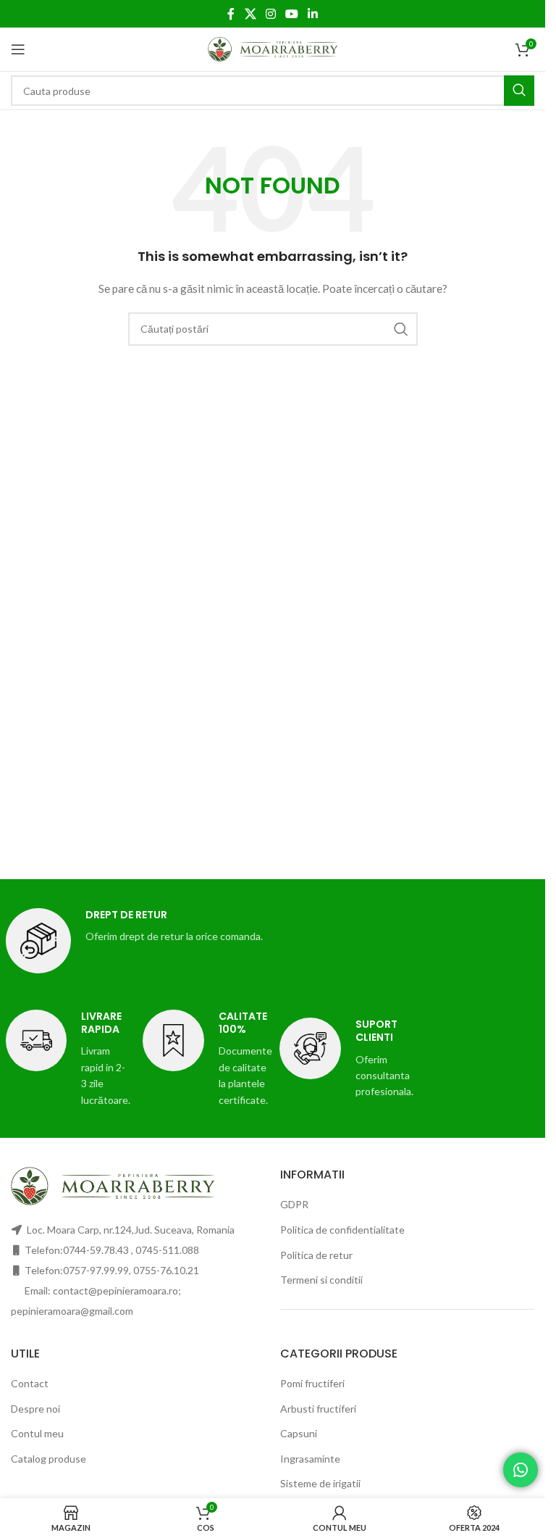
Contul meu (37, 1433)
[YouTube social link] (292, 14)
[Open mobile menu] (18, 49)
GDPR (294, 1204)
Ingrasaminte (310, 1458)
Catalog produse (48, 1458)
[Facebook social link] (231, 14)
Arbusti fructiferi (318, 1408)
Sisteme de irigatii (320, 1483)
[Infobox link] (273, 940)
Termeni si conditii (321, 1279)
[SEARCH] (519, 90)
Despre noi (35, 1408)
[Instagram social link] (270, 14)
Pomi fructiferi (312, 1383)
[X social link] (250, 14)
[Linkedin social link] (313, 14)
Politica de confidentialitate (342, 1229)
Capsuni (298, 1433)
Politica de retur (316, 1255)
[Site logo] (272, 48)
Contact (30, 1383)
